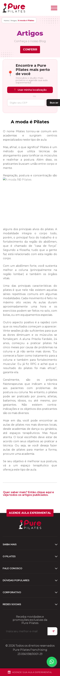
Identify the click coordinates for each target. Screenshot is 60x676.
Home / (7, 20)
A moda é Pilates (30, 121)
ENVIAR (52, 631)
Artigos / (14, 20)
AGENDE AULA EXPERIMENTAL (30, 512)
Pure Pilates (14, 7)
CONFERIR (30, 49)
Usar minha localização (30, 89)
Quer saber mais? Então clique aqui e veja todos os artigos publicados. (28, 493)
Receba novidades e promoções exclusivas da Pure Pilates (30, 620)
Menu (54, 8)
